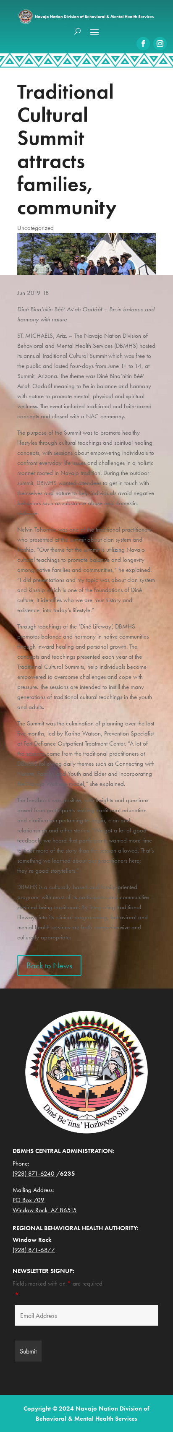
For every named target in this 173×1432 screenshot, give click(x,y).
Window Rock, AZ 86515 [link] (45, 1210)
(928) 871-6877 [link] (34, 1250)
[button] (94, 31)
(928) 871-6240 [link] (34, 1173)
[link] (143, 43)
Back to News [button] (49, 965)
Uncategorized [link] (35, 228)
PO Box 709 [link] (29, 1200)
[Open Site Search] (77, 31)
